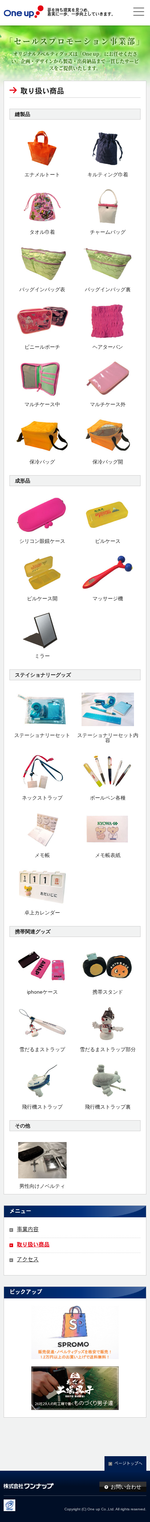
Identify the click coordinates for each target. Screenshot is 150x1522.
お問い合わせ (126, 1487)
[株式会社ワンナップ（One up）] (24, 13)
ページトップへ (128, 1464)
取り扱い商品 (33, 1245)
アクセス (28, 1260)
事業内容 (28, 1230)
